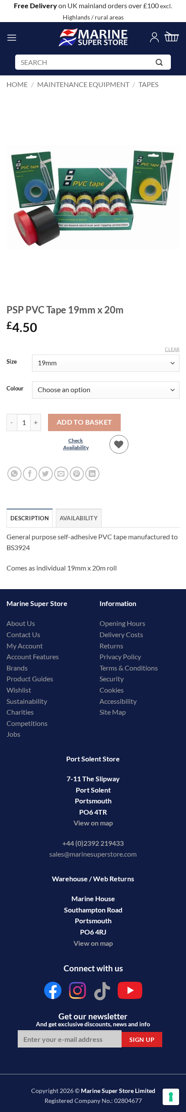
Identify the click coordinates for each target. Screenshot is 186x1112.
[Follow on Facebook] (53, 993)
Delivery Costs (121, 634)
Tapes (148, 84)
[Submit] (160, 63)
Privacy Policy (120, 656)
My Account (24, 645)
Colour (14, 389)
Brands (17, 668)
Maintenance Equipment (83, 84)
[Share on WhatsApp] (14, 474)
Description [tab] (29, 518)
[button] (11, 37)
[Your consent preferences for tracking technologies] (171, 1097)
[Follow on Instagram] (77, 993)
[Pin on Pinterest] (77, 474)
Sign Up (141, 1039)
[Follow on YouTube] (130, 993)
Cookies (111, 690)
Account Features (32, 656)
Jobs (13, 734)
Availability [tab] (79, 518)
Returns (111, 645)
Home (17, 84)
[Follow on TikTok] (102, 993)
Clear (172, 349)
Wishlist (18, 690)
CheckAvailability (76, 444)
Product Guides (29, 678)
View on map (93, 823)
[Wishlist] (118, 444)
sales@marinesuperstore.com (93, 854)
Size (11, 362)
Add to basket (84, 422)
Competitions (27, 723)
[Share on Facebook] (30, 474)
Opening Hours (122, 623)
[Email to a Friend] (61, 474)
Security (111, 678)
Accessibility (118, 701)
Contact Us (23, 634)
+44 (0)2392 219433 (93, 843)
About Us (20, 623)
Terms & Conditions (128, 668)
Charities (20, 712)
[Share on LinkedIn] (92, 474)
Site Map (112, 712)
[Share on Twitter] (45, 474)
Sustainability (26, 701)
